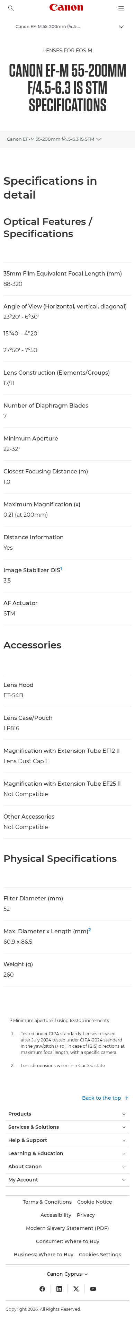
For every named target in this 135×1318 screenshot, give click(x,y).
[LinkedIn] (59, 1289)
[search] (11, 8)
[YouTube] (93, 1289)
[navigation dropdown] (121, 8)
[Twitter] (76, 1289)
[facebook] (42, 1289)
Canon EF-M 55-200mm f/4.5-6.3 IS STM (50, 139)
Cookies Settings (100, 1254)
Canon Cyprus (65, 1274)
